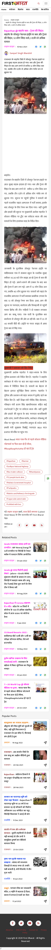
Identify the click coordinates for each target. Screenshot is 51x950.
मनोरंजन (12, 9)
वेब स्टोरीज (45, 9)
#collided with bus (13, 504)
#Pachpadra (11, 488)
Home (3, 9)
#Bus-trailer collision (14, 471)
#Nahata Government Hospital (18, 482)
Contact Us (33, 929)
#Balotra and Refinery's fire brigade (20, 493)
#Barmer (25, 461)
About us (9, 929)
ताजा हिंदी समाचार (30, 512)
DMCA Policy (21, 929)
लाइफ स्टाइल (15, 20)
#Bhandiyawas (34, 471)
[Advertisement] (25, 142)
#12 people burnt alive (15, 477)
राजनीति (35, 9)
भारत (28, 9)
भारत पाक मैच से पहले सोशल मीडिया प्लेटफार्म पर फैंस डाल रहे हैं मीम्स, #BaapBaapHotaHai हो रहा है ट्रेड (25, 444)
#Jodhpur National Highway (17, 466)
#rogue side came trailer (16, 498)
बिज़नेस (20, 9)
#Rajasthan (10, 461)
